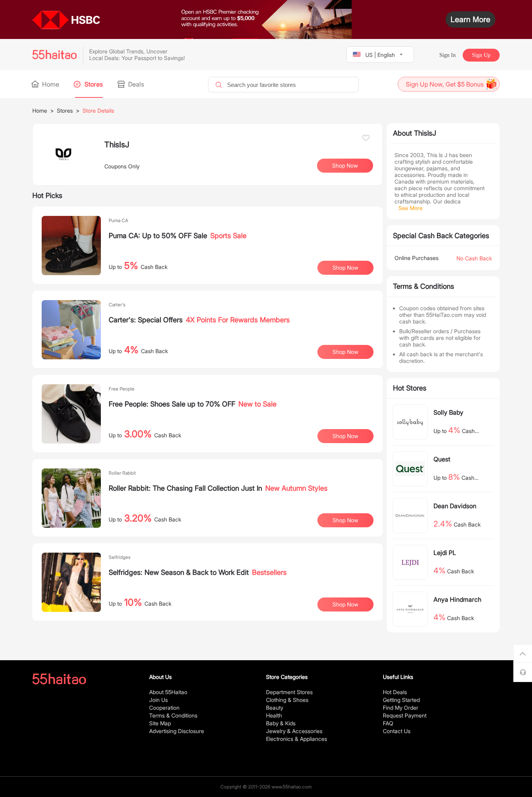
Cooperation (164, 707)
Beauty (274, 707)
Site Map (160, 723)
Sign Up (481, 55)
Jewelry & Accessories (294, 731)
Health (274, 715)
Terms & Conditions (173, 715)
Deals (135, 84)
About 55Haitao (168, 692)
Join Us (158, 699)
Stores (93, 84)
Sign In (447, 55)
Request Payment (404, 715)
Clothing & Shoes (287, 699)
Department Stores (289, 692)
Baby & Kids (281, 723)
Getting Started (401, 699)
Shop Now (345, 267)
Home (50, 84)
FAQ (388, 723)
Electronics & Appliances (296, 738)
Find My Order (400, 707)
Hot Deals (395, 692)
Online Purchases (417, 257)
